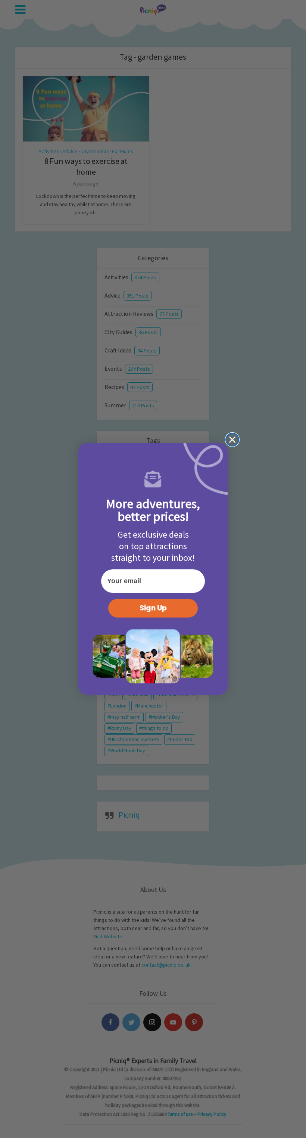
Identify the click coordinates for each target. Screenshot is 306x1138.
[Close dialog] (232, 439)
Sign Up (153, 608)
